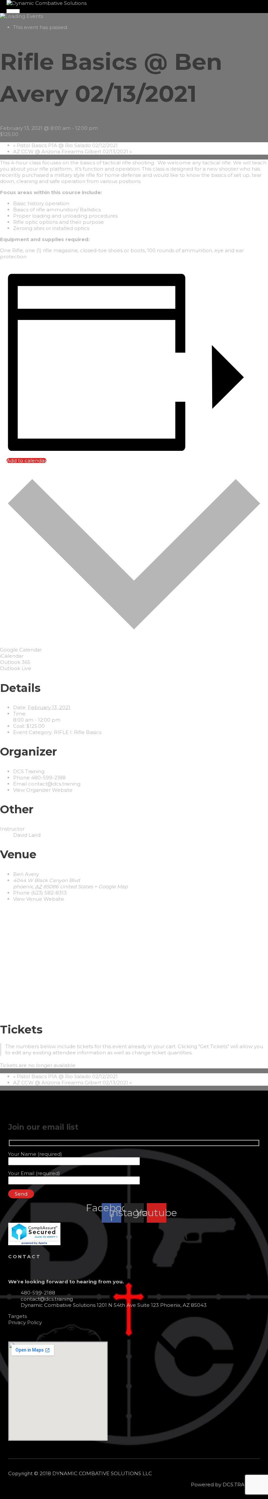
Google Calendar (21, 650)
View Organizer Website (43, 790)
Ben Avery (26, 874)
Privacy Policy (25, 1322)
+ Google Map (111, 886)
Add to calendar (26, 460)
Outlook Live (15, 668)
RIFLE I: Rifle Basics (77, 732)
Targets (17, 1316)
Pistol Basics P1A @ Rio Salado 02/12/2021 (65, 145)
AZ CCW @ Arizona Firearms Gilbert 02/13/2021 (72, 151)
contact (24, 1257)
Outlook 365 (15, 662)
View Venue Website (38, 899)
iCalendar (12, 656)
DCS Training (28, 771)
